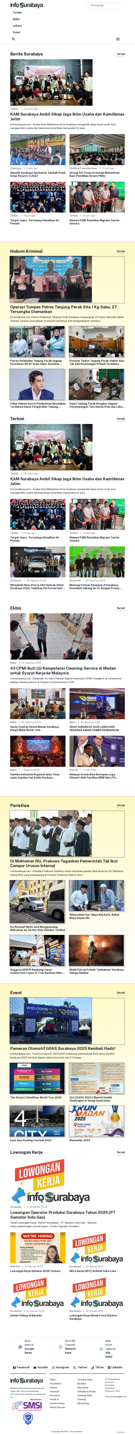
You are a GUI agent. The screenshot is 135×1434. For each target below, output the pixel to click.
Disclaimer (82, 1387)
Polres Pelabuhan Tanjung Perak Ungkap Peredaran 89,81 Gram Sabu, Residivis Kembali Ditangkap (36, 362)
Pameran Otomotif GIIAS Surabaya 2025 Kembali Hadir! (63, 1048)
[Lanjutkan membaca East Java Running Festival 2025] (38, 1121)
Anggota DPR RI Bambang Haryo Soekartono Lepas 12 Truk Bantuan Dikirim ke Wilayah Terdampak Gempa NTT (37, 971)
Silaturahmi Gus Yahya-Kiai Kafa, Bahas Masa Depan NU (94, 916)
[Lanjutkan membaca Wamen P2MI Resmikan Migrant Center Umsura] (97, 196)
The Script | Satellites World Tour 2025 (36, 1097)
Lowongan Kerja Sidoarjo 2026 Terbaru (35, 1271)
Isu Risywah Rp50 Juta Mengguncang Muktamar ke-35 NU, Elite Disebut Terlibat (37, 928)
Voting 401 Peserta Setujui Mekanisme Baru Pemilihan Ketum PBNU (94, 174)
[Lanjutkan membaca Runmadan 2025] (97, 1121)
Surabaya (16, 1206)
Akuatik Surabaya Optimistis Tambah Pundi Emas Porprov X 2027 (37, 174)
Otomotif (15, 580)
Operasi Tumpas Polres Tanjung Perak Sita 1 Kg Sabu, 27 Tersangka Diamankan (63, 309)
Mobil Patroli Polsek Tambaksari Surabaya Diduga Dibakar (96, 971)
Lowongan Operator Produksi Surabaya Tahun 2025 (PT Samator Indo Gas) (62, 1214)
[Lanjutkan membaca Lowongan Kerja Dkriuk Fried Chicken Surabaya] (97, 1292)
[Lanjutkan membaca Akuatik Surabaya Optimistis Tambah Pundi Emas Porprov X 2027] (38, 149)
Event (16, 32)
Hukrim (53, 1387)
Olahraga (15, 168)
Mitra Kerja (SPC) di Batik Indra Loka (92, 1271)
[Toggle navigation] (118, 39)
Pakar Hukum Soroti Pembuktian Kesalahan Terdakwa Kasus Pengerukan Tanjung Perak (38, 405)
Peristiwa (55, 1395)
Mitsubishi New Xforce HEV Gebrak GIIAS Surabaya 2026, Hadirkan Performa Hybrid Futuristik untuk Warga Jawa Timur (37, 587)
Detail (121, 54)
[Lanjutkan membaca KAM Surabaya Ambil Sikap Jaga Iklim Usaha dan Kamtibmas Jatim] (51, 82)
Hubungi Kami (84, 1395)
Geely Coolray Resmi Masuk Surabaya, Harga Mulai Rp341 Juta (34, 728)
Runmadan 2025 (79, 1140)
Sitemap (81, 1399)
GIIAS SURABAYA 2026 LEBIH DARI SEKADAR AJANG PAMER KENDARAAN (94, 728)
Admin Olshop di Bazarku (26, 1315)
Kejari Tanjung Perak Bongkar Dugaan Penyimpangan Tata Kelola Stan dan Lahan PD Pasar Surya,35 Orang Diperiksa (96, 405)
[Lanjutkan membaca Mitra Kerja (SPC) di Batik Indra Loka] (97, 1247)
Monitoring (83, 1403)
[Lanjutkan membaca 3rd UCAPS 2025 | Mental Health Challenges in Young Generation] (97, 1079)
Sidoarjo (15, 1266)
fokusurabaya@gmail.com (117, 1396)
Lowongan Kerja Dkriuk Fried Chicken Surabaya (93, 1317)
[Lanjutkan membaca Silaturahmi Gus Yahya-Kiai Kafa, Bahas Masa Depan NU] (97, 896)
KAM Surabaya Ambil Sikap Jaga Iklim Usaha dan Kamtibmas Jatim (67, 116)
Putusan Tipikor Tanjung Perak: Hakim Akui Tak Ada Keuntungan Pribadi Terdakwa (96, 362)
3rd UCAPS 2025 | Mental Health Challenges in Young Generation (90, 1099)
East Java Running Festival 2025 (31, 1140)
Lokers (17, 25)
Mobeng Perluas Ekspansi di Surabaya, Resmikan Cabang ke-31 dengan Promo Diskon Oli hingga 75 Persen (94, 587)
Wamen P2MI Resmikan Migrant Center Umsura (94, 222)
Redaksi (81, 1383)
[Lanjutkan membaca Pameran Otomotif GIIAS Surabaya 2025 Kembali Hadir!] (67, 1021)
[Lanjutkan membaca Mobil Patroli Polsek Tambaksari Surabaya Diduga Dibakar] (97, 951)
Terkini (17, 12)
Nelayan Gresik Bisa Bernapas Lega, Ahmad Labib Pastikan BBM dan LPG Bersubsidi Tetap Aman (92, 776)
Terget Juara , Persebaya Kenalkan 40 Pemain (34, 222)
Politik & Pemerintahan (83, 168)
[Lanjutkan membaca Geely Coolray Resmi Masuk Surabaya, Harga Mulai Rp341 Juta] (38, 703)
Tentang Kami (84, 1379)
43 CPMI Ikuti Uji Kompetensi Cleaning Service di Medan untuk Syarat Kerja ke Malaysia (63, 670)
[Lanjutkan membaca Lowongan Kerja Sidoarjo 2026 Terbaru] (38, 1247)
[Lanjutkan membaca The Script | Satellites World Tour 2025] (38, 1079)
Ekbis (16, 19)
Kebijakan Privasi (86, 1391)
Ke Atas (121, 1432)
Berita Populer (57, 1407)
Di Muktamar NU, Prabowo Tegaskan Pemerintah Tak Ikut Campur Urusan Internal (64, 863)
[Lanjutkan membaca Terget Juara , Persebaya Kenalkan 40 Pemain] (38, 196)
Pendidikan (56, 1383)
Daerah (73, 769)
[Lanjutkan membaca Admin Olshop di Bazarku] (38, 1292)
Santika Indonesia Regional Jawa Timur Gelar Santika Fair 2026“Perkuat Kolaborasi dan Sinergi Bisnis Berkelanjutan (35, 776)
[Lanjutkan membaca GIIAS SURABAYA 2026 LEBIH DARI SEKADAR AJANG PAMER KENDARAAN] (97, 703)
